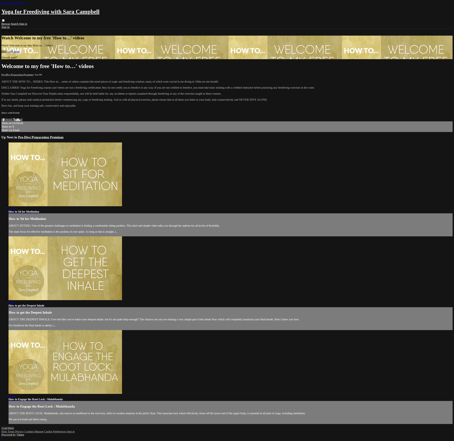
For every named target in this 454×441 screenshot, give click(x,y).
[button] (3, 20)
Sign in (23, 23)
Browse (6, 23)
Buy (4, 51)
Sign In (5, 27)
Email (19, 119)
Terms (11, 431)
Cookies (29, 431)
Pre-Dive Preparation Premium (17, 74)
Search (15, 23)
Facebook (7, 119)
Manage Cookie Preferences (50, 431)
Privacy (19, 431)
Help (4, 431)
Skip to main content (12, 2)
